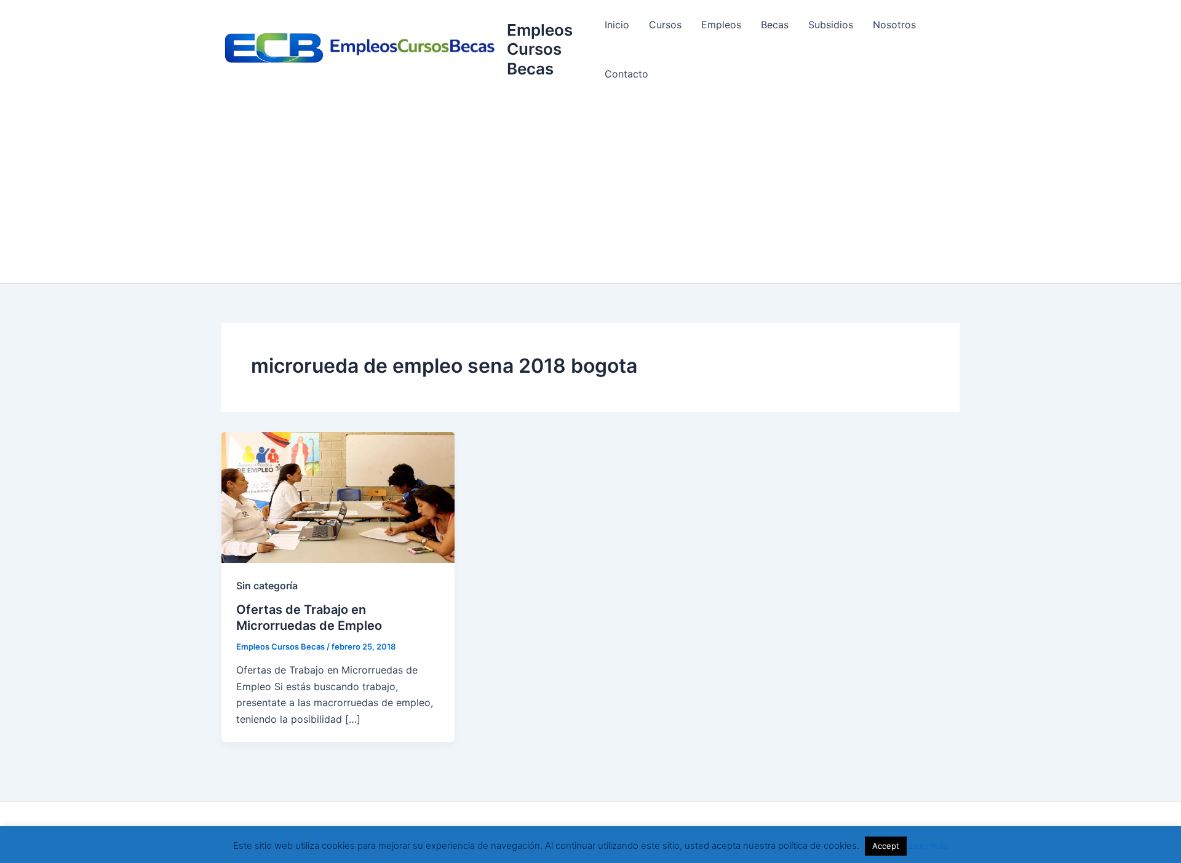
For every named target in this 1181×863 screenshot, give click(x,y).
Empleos (721, 24)
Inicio (617, 24)
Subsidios (830, 24)
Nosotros (894, 24)
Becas (775, 24)
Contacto (626, 74)
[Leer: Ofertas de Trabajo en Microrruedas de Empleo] (338, 496)
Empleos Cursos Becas (540, 49)
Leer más (928, 845)
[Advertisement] (590, 191)
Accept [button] (885, 846)
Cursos (665, 24)
